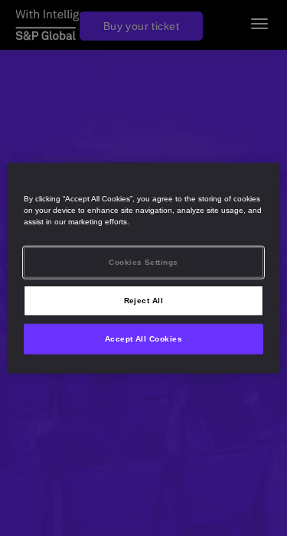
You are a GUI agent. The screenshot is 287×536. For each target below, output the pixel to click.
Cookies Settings (143, 262)
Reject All (144, 300)
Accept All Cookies (144, 338)
